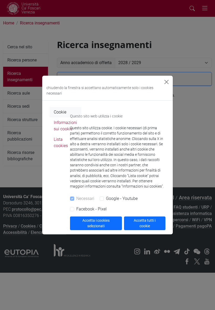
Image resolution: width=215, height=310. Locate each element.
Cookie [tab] (60, 112)
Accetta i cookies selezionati (96, 223)
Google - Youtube (122, 198)
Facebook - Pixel (91, 208)
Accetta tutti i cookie (144, 223)
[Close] (166, 82)
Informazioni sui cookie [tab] (65, 125)
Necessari (85, 198)
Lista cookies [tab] (61, 142)
